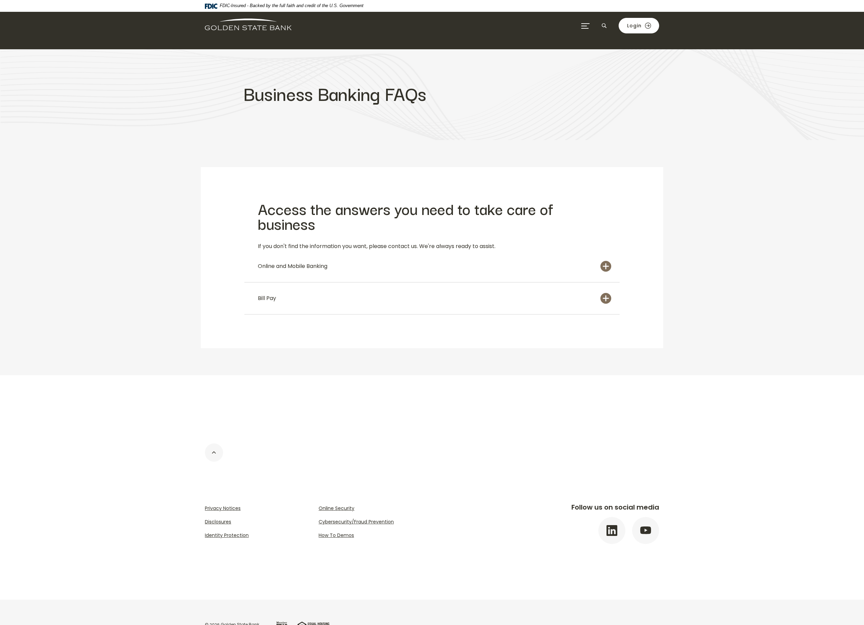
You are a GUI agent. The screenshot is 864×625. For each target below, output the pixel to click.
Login (634, 25)
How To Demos (336, 535)
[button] (432, 266)
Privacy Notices (223, 508)
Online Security (336, 508)
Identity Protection (227, 535)
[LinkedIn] (611, 530)
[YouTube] (645, 530)
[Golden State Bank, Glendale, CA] (248, 25)
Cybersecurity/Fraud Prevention (356, 521)
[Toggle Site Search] (604, 25)
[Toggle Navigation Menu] (585, 25)
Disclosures (218, 521)
